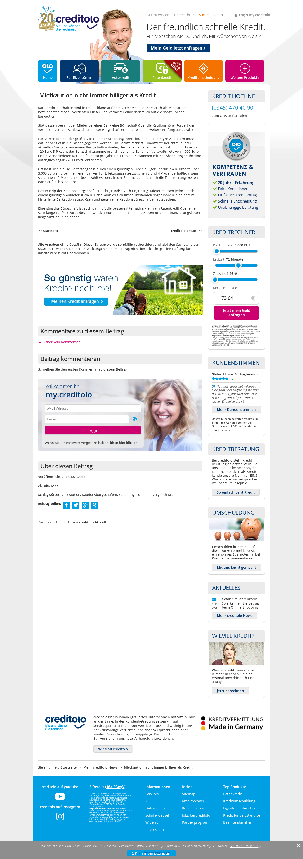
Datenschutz (184, 14)
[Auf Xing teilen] (95, 504)
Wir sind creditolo (113, 749)
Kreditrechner (193, 801)
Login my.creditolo (254, 14)
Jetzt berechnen (230, 690)
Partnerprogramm (197, 822)
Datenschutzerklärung (245, 846)
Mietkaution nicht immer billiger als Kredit (158, 767)
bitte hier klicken (124, 442)
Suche (204, 14)
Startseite (51, 230)
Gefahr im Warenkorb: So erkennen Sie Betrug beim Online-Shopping (240, 603)
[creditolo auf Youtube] (60, 799)
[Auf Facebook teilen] (66, 504)
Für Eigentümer (79, 77)
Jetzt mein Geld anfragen (236, 313)
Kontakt (219, 14)
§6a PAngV (115, 786)
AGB (149, 801)
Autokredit (120, 77)
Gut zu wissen (158, 14)
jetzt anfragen (177, 48)
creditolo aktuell (184, 230)
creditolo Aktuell (92, 522)
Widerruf (152, 822)
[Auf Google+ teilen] (85, 504)
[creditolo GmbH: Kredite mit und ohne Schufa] (68, 30)
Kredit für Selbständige (241, 815)
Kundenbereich (194, 808)
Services (152, 793)
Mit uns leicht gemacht (236, 567)
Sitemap (188, 793)
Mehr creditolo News (234, 615)
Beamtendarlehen (237, 822)
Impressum (154, 829)
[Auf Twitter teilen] (75, 504)
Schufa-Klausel (157, 815)
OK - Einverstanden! (151, 853)
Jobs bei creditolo (196, 815)
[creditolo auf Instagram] (60, 819)
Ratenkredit (162, 77)
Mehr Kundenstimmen (236, 409)
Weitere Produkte (245, 77)
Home (48, 77)
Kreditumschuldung (203, 77)
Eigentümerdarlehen (239, 808)
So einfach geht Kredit (236, 492)
